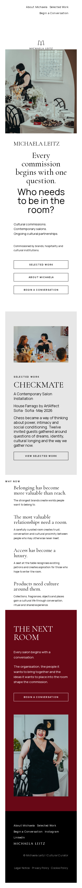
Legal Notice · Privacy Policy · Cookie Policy (41, 868)
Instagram (52, 831)
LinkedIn (19, 837)
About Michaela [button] (41, 277)
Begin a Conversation (54, 13)
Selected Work (59, 7)
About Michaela (36, 7)
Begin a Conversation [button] (41, 289)
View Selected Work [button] (41, 456)
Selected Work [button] (41, 264)
